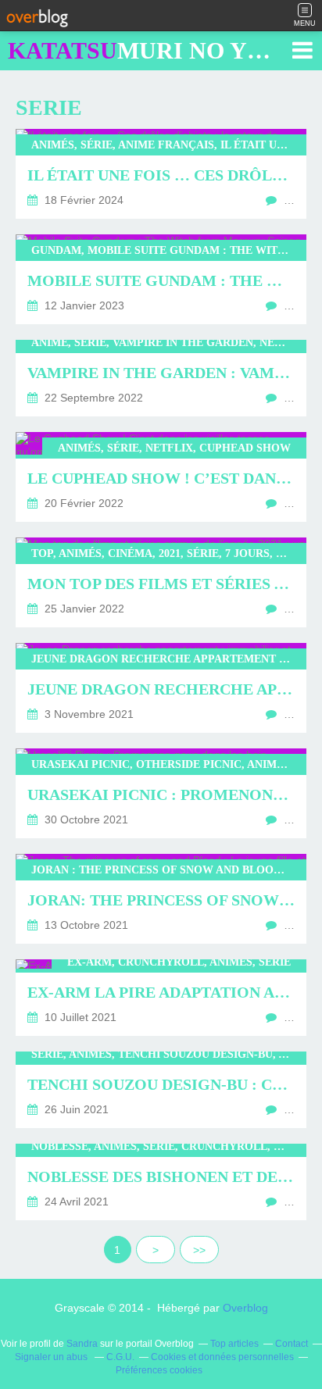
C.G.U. (120, 1357)
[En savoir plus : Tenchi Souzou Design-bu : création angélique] (161, 1090)
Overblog (245, 1308)
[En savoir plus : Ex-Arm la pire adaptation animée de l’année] (161, 997)
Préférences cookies (159, 1370)
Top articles (234, 1343)
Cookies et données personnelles (222, 1357)
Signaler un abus (52, 1357)
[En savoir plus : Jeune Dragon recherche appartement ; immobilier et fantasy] (161, 688)
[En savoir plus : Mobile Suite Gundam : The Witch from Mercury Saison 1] (161, 279)
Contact (291, 1343)
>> (199, 1250)
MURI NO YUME (155, 50)
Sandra (82, 1343)
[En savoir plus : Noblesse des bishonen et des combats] (161, 1182)
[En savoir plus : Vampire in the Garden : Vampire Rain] (161, 378)
